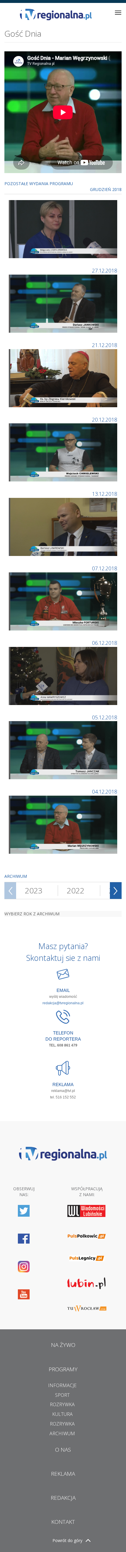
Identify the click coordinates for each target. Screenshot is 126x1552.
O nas (63, 1449)
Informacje (62, 1385)
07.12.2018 (104, 568)
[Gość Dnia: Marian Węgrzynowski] (63, 824)
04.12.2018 (104, 791)
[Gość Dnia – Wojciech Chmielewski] (63, 452)
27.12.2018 (104, 270)
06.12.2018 (104, 642)
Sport (62, 1395)
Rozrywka (62, 1404)
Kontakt (63, 1522)
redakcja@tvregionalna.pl (63, 1003)
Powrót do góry (67, 1540)
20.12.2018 (104, 419)
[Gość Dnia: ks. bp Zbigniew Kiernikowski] (63, 377)
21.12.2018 (104, 345)
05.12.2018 (104, 717)
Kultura (62, 1414)
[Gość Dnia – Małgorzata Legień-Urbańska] (63, 228)
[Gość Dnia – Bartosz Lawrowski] (63, 526)
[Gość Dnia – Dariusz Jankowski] (63, 303)
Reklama (63, 1473)
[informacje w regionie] (55, 14)
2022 (75, 890)
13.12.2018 (104, 493)
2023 (33, 890)
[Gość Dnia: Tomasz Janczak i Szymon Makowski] (63, 750)
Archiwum (62, 1433)
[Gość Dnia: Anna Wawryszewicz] (63, 675)
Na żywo (63, 1345)
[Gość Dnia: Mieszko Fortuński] (63, 601)
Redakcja (63, 1498)
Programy (63, 1369)
